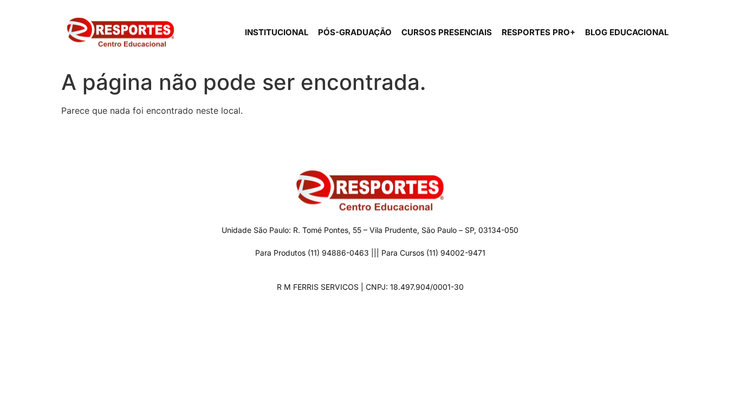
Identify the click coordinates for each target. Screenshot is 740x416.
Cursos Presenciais (446, 32)
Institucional (276, 32)
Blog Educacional (626, 32)
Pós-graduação (355, 32)
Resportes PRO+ (538, 32)
